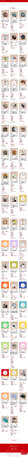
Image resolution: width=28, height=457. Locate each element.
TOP (1, 4)
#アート (12, 29)
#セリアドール (22, 26)
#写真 (7, 166)
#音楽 (7, 72)
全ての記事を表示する (14, 440)
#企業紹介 (12, 319)
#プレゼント (21, 387)
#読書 (7, 24)
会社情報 (8, 453)
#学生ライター (4, 27)
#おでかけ (12, 356)
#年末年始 (12, 185)
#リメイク (21, 390)
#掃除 (7, 314)
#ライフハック (13, 191)
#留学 (20, 74)
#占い (24, 210)
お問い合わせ (12, 453)
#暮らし (3, 23)
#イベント (12, 358)
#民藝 (15, 430)
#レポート (3, 26)
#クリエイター (13, 30)
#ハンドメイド (22, 24)
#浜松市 (3, 24)
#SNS (3, 277)
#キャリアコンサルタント (5, 212)
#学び (15, 166)
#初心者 (21, 27)
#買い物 (12, 413)
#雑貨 (12, 433)
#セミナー (12, 365)
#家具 (15, 433)
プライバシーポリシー (18, 453)
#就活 (3, 209)
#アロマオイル (22, 254)
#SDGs (15, 297)
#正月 (12, 186)
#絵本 (24, 97)
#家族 (15, 406)
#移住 (3, 122)
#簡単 (12, 189)
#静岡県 (12, 27)
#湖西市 (12, 166)
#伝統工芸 (12, 144)
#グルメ (12, 406)
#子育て (12, 407)
